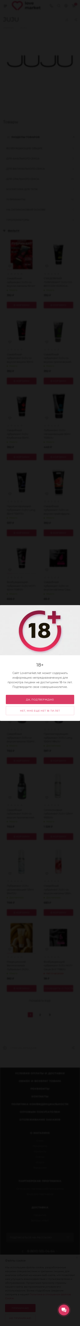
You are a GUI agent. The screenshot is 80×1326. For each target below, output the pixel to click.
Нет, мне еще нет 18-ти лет (40, 710)
